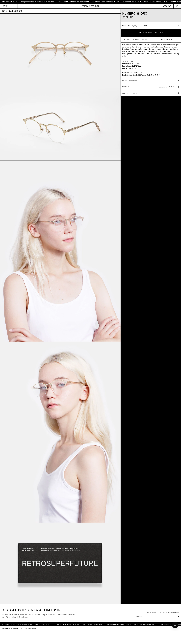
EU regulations (22, 617)
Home (4, 11)
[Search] (14, 6)
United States (62, 614)
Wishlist (37, 614)
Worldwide (51, 614)
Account (5, 614)
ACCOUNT (167, 6)
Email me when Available (151, 33)
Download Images (129, 80)
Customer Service (26, 614)
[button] (177, 6)
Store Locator (14, 614)
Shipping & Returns (130, 93)
